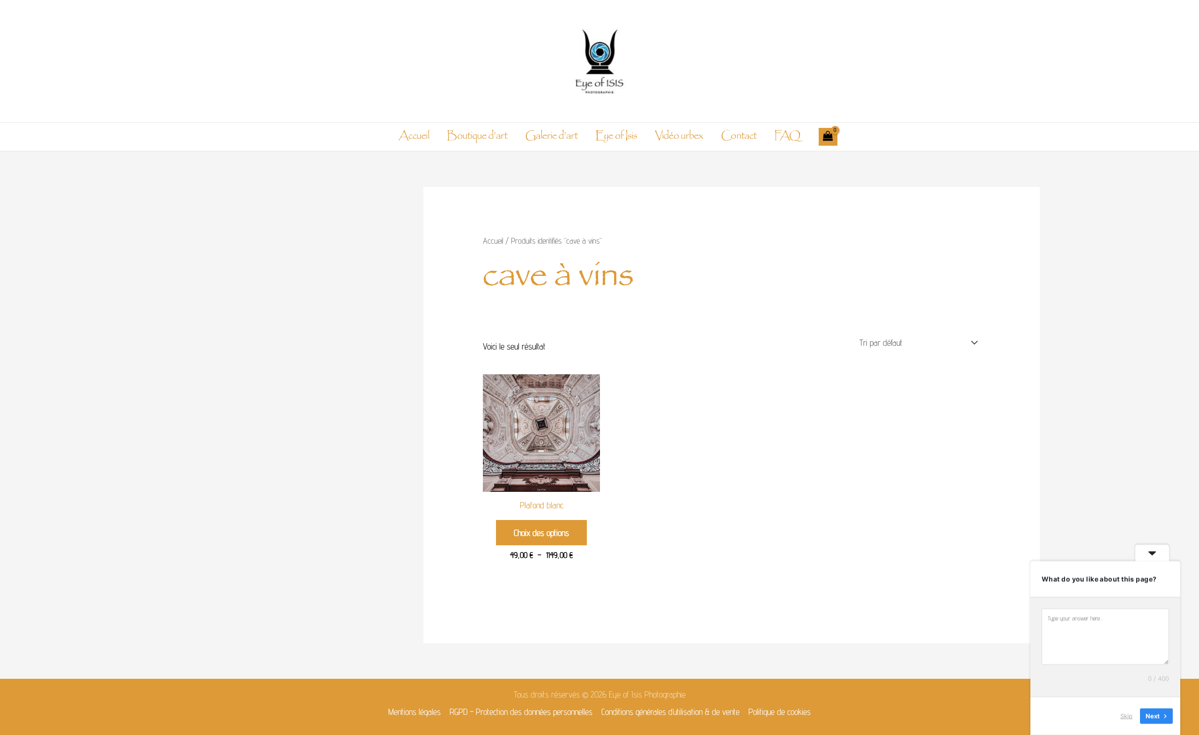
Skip (1126, 716)
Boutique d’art (477, 136)
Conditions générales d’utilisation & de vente (670, 711)
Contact (739, 136)
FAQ (787, 136)
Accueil (414, 136)
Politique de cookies (779, 711)
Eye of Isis (616, 136)
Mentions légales (414, 711)
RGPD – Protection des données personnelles (521, 711)
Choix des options (541, 532)
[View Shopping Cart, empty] (828, 137)
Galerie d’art (551, 136)
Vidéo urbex (679, 136)
